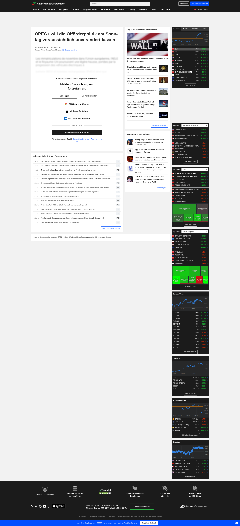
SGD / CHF (176, 344)
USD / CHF (176, 315)
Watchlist (176, 126)
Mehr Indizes (190, 85)
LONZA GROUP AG (181, 182)
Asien (204, 28)
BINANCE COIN (180, 428)
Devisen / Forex (178, 294)
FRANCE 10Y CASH (182, 469)
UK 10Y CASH (180, 472)
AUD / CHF (176, 335)
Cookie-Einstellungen (97, 516)
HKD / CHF (176, 341)
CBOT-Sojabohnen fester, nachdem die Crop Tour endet (60, 222)
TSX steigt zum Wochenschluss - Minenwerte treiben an (60, 196)
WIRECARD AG (180, 152)
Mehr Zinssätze (190, 477)
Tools (153, 9)
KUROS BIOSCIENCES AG (184, 157)
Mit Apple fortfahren (79, 111)
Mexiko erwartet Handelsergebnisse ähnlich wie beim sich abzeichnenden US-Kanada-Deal (72, 218)
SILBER (175, 386)
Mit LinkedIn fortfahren (79, 118)
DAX (176, 55)
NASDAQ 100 (179, 69)
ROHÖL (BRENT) (179, 383)
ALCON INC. (179, 198)
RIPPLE (177, 430)
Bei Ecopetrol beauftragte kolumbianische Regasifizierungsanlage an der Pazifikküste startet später (74, 166)
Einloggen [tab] (64, 96)
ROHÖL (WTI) (177, 380)
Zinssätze (176, 442)
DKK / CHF (176, 330)
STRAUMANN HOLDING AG (184, 261)
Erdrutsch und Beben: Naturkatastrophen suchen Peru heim (61, 183)
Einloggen (184, 3)
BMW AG (178, 133)
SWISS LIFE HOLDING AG (184, 192)
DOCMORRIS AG (181, 154)
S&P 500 (178, 63)
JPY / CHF (176, 347)
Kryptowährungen (179, 400)
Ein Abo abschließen (200, 3)
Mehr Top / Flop (190, 224)
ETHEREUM (179, 422)
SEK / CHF (176, 324)
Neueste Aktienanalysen (138, 134)
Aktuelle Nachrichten (159, 125)
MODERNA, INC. (180, 130)
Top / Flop (165, 9)
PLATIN (175, 389)
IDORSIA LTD (179, 149)
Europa (185, 28)
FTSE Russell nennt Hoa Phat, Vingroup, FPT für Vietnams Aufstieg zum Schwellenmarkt (71, 161)
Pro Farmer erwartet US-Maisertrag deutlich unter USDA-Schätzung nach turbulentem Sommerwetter (75, 187)
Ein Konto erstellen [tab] (89, 96)
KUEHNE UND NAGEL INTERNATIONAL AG (187, 173)
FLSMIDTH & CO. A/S (182, 245)
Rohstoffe (176, 359)
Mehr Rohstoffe (190, 393)
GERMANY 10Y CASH (182, 463)
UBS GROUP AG (180, 143)
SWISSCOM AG (180, 201)
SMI (176, 49)
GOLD (175, 377)
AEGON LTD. (179, 255)
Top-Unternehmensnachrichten (142, 30)
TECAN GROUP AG (181, 258)
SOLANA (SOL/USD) (182, 425)
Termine (75, 9)
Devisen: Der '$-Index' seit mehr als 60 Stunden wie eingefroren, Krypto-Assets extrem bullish (72, 174)
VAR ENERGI (179, 264)
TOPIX (177, 75)
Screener (143, 9)
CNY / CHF (176, 338)
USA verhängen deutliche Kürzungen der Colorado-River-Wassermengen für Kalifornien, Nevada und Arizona (77, 179)
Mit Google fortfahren (79, 104)
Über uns (112, 516)
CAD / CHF (176, 333)
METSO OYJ (179, 247)
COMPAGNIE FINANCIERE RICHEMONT (187, 176)
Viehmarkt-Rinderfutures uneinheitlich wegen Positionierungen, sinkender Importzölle (70, 192)
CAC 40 (177, 57)
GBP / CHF (176, 318)
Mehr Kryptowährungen (190, 435)
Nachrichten (49, 9)
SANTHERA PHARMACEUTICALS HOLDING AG (187, 136)
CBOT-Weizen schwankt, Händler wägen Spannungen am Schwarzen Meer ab (67, 209)
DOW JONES (179, 66)
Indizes (177, 28)
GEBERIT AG (179, 179)
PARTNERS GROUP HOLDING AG (186, 190)
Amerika (195, 28)
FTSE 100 (178, 60)
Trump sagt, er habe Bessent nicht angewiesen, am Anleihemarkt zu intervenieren (68, 170)
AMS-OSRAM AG (180, 138)
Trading (131, 9)
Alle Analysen (161, 188)
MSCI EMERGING (181, 78)
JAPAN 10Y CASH (181, 466)
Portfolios (105, 9)
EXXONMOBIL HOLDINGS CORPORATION (187, 146)
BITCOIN (178, 419)
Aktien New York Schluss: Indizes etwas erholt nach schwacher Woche (65, 214)
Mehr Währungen (190, 352)
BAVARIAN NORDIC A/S (183, 236)
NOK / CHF (176, 327)
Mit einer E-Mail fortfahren (77, 132)
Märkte (36, 9)
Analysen (63, 9)
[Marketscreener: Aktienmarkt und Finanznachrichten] (48, 3)
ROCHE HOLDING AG (182, 185)
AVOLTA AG (179, 252)
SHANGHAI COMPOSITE (183, 72)
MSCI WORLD (180, 81)
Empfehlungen (90, 9)
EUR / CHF (176, 312)
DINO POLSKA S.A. (181, 242)
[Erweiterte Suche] (147, 4)
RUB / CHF (176, 321)
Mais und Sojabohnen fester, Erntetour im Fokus (57, 200)
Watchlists (119, 9)
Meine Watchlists (190, 161)
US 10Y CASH (180, 461)
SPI (176, 52)
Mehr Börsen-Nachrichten (111, 228)
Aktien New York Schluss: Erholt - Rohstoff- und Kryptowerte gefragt (64, 205)
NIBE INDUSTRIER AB (182, 239)
